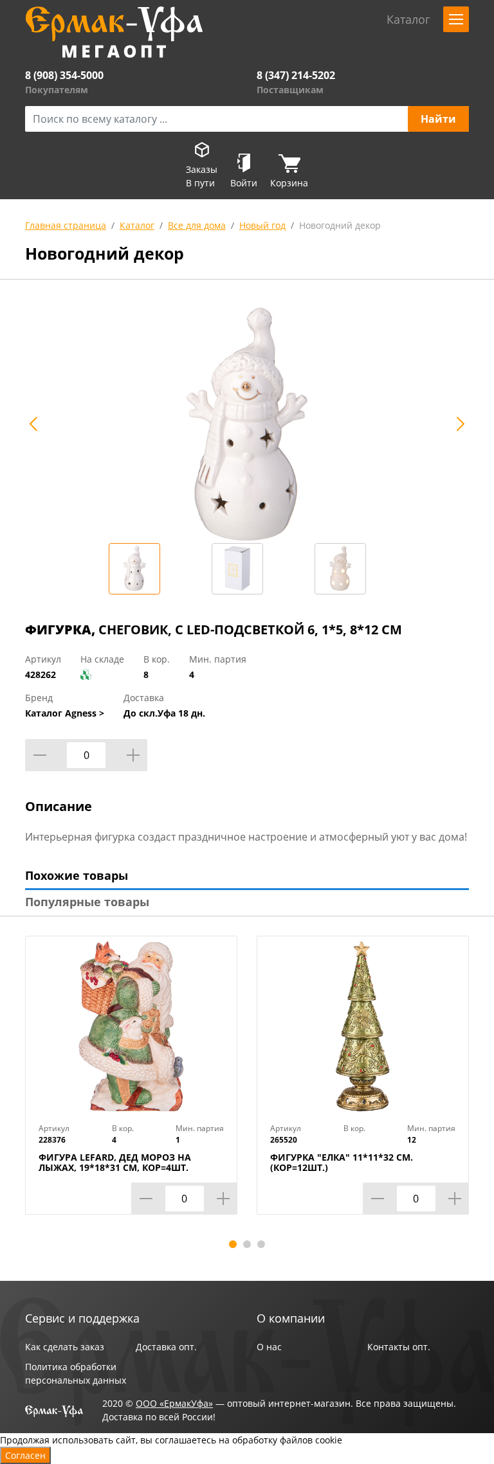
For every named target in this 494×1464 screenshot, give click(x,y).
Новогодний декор (340, 225)
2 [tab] (247, 1244)
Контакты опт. (398, 1347)
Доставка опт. (166, 1347)
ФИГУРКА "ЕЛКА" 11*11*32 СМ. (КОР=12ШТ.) (341, 1162)
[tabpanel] (131, 1085)
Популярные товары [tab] (87, 901)
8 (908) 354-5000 (64, 75)
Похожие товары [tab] (76, 875)
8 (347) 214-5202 (296, 75)
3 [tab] (261, 1244)
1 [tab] (233, 1244)
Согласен (25, 1455)
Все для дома (197, 225)
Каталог (137, 225)
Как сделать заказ (64, 1347)
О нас (269, 1347)
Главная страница (65, 225)
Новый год (262, 225)
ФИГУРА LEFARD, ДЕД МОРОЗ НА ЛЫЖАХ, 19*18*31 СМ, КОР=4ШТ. (115, 1162)
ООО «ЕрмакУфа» (174, 1403)
